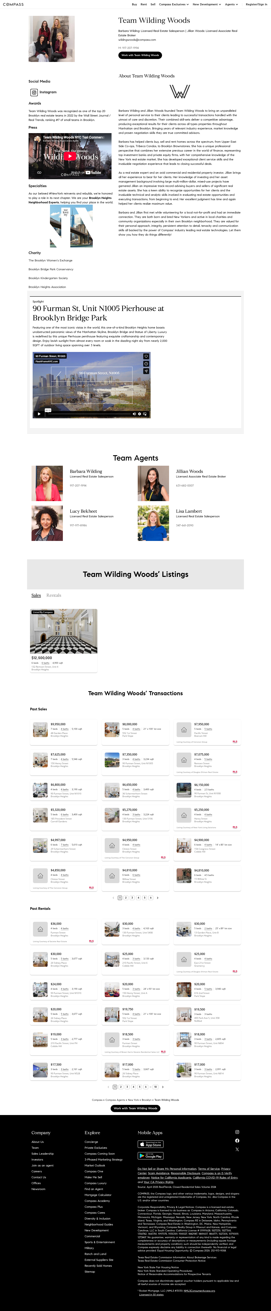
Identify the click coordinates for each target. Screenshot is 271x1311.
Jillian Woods (189, 471)
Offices (36, 1183)
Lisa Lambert (189, 511)
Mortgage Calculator (98, 1195)
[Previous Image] (34, 631)
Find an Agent (94, 1189)
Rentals (53, 595)
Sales (36, 595)
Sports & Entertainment (100, 1242)
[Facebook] (237, 1139)
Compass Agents (115, 1100)
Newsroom (38, 1189)
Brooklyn (147, 1100)
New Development (97, 1230)
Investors (37, 1159)
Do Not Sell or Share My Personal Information (167, 1169)
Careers (37, 1171)
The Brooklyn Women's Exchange (50, 260)
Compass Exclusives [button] (172, 4)
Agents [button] (230, 4)
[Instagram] (237, 1131)
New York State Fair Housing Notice (158, 1267)
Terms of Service (209, 1169)
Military (89, 1248)
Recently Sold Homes (98, 1265)
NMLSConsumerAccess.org (199, 1290)
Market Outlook (95, 1165)
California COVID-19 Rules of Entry (215, 1177)
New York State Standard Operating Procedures (165, 1270)
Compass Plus (94, 1206)
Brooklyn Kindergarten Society (48, 278)
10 (155, 1086)
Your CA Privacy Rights (158, 1182)
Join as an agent (42, 1165)
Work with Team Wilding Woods (140, 55)
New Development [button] (205, 4)
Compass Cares (95, 1212)
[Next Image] (93, 631)
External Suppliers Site (99, 1260)
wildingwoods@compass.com (137, 39)
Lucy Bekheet (83, 511)
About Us (38, 1142)
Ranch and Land (95, 1254)
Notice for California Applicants (171, 1177)
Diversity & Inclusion (97, 1218)
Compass (97, 1100)
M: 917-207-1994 (128, 48)
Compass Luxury (96, 1183)
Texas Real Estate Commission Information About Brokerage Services (177, 1257)
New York (133, 1100)
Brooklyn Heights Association (47, 287)
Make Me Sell (93, 1177)
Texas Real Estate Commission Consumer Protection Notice (172, 1260)
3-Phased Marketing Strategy (104, 1159)
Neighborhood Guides (99, 1224)
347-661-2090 (184, 525)
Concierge (91, 1142)
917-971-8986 (78, 525)
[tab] (36, 595)
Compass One (94, 1171)
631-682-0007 (185, 485)
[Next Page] (158, 898)
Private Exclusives (96, 1147)
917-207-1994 (78, 485)
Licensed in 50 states (151, 1294)
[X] (237, 1148)
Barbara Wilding (86, 471)
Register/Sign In (256, 4)
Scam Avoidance (158, 1173)
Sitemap (90, 1271)
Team (35, 1147)
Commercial (92, 1236)
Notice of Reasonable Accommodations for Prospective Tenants (174, 1274)
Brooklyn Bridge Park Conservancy (51, 269)
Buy (134, 4)
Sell (153, 4)
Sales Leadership (43, 1153)
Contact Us (39, 1177)
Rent (144, 4)
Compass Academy (97, 1201)
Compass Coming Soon (100, 1153)
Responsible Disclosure (185, 1173)
